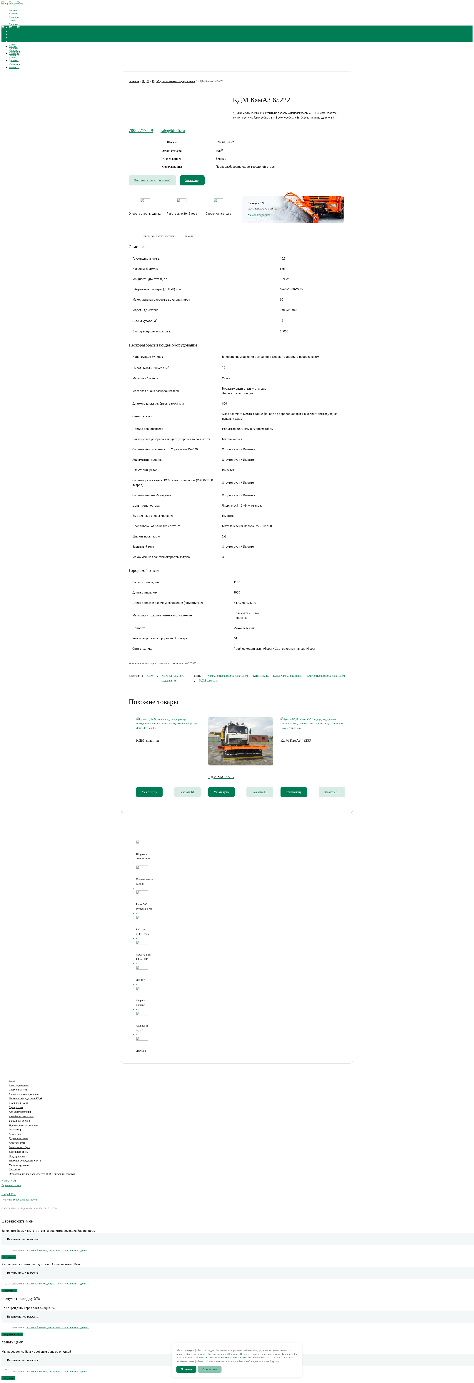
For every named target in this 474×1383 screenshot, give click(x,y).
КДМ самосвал (208, 680)
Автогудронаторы (19, 1085)
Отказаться (209, 1369)
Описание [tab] (189, 236)
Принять (186, 1369)
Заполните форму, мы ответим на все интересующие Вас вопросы (48, 1230)
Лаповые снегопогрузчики (24, 1094)
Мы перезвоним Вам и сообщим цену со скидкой (36, 1351)
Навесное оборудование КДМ (25, 1098)
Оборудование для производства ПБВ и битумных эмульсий (42, 1174)
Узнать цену (192, 180)
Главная (134, 81)
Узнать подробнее (259, 215)
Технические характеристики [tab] (157, 236)
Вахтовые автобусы (19, 1147)
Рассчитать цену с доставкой (152, 180)
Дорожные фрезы (18, 1151)
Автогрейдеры (17, 1143)
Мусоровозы (16, 1107)
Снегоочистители (18, 1089)
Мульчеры (14, 1169)
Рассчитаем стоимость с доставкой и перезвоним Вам (40, 1264)
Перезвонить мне (11, 1185)
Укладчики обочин (19, 1120)
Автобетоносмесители (21, 1116)
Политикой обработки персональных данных (221, 1357)
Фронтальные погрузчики (23, 1125)
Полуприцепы (17, 1156)
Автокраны (15, 1134)
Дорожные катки (18, 1138)
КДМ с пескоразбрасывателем (326, 675)
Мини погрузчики (19, 1165)
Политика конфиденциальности (19, 1199)
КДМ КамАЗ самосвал (287, 675)
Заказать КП (187, 792)
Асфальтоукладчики (20, 1111)
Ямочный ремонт (18, 1103)
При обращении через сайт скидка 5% (28, 1308)
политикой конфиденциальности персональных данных (57, 1250)
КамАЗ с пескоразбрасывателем (228, 675)
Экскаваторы (16, 1129)
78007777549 (141, 130)
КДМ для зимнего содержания (173, 81)
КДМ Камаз (260, 675)
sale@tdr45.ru (173, 130)
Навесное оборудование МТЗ (25, 1160)
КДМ (145, 81)
